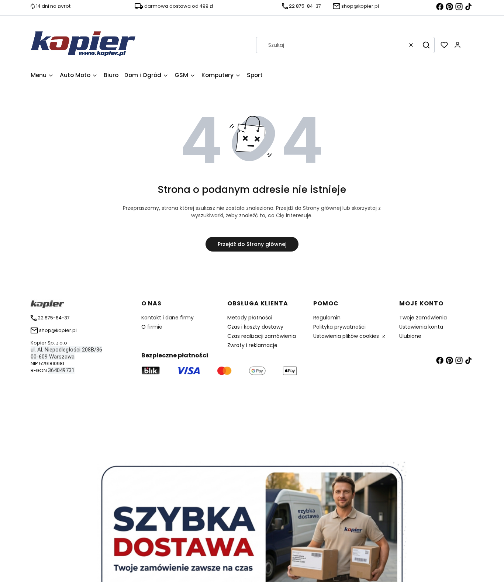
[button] (426, 45)
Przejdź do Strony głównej (252, 244)
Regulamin (327, 317)
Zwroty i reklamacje (252, 345)
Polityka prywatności (339, 326)
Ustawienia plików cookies (346, 336)
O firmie (151, 326)
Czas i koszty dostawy (255, 326)
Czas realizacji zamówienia (261, 336)
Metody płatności (249, 317)
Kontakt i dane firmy (167, 317)
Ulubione (410, 336)
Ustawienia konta (421, 326)
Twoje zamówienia (423, 317)
